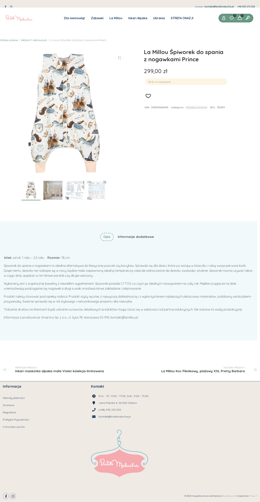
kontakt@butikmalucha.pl (219, 6)
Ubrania (159, 18)
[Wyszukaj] (247, 18)
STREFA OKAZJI (182, 18)
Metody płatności (14, 398)
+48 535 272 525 (246, 6)
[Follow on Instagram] (13, 496)
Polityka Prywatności (16, 419)
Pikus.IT (253, 496)
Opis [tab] (106, 237)
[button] (119, 58)
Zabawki (97, 18)
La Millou (115, 18)
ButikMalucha (229, 496)
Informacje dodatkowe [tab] (136, 237)
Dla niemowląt (74, 18)
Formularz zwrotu (14, 427)
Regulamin (9, 412)
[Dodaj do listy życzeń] (148, 96)
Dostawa (8, 405)
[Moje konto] (223, 18)
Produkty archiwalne (34, 40)
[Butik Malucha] (19, 18)
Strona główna (9, 40)
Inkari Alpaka (137, 18)
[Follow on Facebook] (6, 496)
